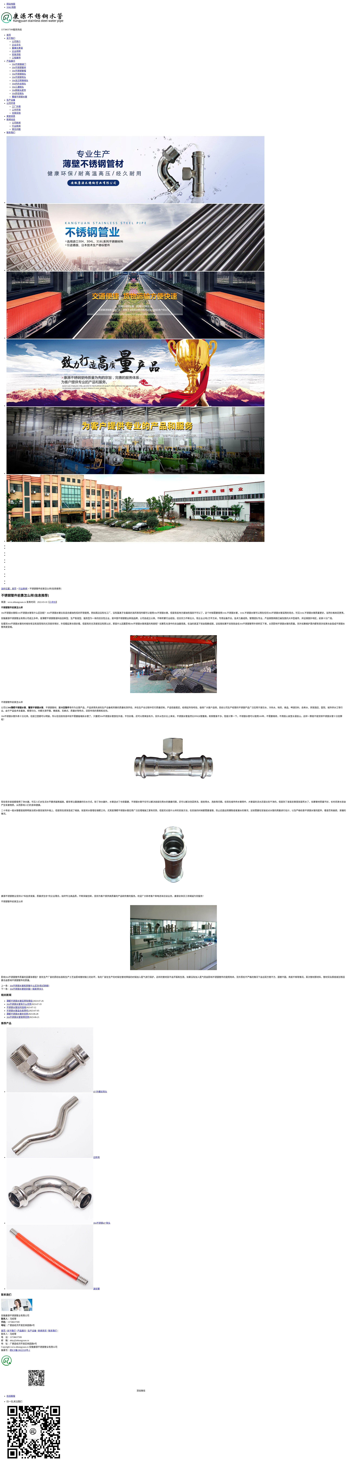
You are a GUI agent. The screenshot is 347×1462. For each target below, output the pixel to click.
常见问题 (16, 129)
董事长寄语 (17, 48)
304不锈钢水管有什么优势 (19, 1004)
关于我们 (11, 38)
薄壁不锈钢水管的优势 (17, 1014)
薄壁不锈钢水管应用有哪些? (20, 1001)
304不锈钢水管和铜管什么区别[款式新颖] (29, 986)
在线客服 (11, 1396)
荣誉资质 (11, 116)
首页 (9, 35)
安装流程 (16, 54)
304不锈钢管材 (19, 67)
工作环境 (16, 110)
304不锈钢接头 (19, 74)
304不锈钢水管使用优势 (18, 1017)
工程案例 (16, 58)
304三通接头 (18, 87)
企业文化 (16, 45)
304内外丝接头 (19, 84)
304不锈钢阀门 (19, 64)
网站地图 (11, 4)
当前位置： (6, 589)
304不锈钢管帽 (19, 71)
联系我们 (11, 132)
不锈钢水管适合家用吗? (18, 1011)
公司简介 (16, 41)
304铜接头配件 (19, 90)
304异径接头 (18, 93)
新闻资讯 (42, 1331)
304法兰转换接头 (20, 80)
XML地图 (11, 7)
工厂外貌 (16, 106)
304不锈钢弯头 (19, 77)
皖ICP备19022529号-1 (20, 1350)
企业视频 (16, 51)
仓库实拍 (16, 113)
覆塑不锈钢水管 (19, 97)
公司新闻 (16, 123)
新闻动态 (11, 119)
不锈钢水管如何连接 (16, 1007)
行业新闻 (16, 126)
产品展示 (11, 61)
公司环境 (11, 103)
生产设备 (11, 100)
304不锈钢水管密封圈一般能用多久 (26, 989)
